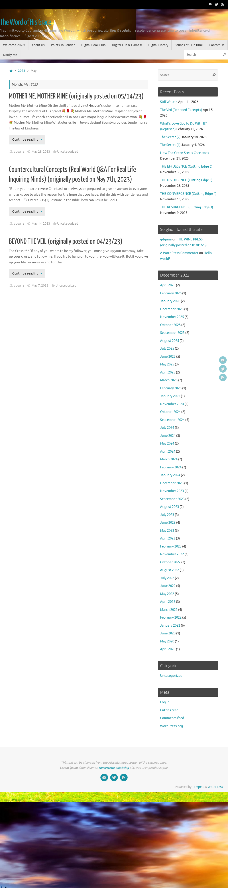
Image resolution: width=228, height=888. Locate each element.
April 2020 (167, 649)
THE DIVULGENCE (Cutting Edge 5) (186, 180)
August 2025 (169, 341)
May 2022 (167, 594)
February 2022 (170, 617)
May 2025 (167, 364)
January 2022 (170, 625)
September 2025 (172, 333)
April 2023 (167, 538)
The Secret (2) (170, 137)
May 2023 (167, 531)
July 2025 (167, 349)
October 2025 (170, 325)
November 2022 (172, 554)
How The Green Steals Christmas (184, 153)
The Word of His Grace (25, 22)
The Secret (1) (170, 145)
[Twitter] (216, 4)
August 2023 (169, 507)
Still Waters (168, 102)
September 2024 (172, 420)
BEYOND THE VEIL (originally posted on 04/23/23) (65, 242)
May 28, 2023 (41, 152)
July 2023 (167, 515)
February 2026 (170, 293)
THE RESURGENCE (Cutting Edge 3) (186, 207)
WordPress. (216, 787)
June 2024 (167, 436)
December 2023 (171, 483)
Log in (164, 702)
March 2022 (168, 610)
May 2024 (167, 443)
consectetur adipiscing (114, 768)
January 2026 (170, 301)
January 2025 (170, 396)
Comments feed (172, 718)
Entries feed (169, 710)
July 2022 (167, 578)
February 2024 (170, 467)
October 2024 (170, 412)
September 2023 (172, 499)
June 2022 (167, 586)
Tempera (198, 787)
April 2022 (167, 602)
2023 (21, 71)
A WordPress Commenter (179, 253)
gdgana (19, 152)
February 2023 (170, 546)
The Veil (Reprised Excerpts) (181, 110)
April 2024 (167, 451)
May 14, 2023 (41, 224)
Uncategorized (67, 152)
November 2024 (172, 404)
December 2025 (171, 309)
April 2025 (167, 372)
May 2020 (167, 641)
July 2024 (167, 428)
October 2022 (170, 562)
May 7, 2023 (40, 285)
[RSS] (223, 4)
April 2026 (167, 285)
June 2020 (167, 633)
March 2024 (168, 459)
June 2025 (167, 357)
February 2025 (170, 388)
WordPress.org (171, 726)
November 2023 (172, 491)
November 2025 (172, 317)
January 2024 (170, 475)
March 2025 (168, 380)
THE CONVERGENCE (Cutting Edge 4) (188, 194)
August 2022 (169, 570)
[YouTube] (210, 4)
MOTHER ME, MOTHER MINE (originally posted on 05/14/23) (76, 96)
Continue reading (25, 140)
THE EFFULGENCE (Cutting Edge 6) (186, 166)
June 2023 (167, 523)
